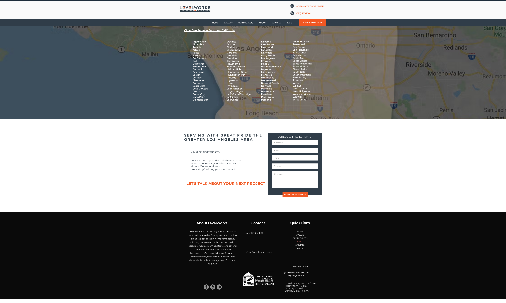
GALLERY (300, 234)
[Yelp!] (212, 287)
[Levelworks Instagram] (219, 287)
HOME (300, 231)
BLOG (300, 248)
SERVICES (300, 245)
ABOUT (299, 241)
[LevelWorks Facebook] (206, 287)
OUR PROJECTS (300, 238)
